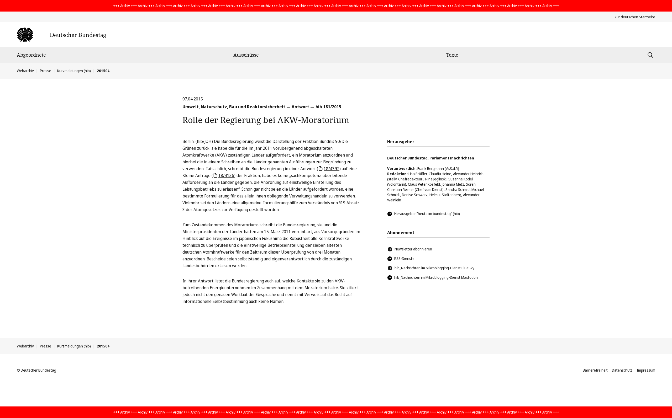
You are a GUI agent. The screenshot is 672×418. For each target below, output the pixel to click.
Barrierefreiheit (595, 370)
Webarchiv (25, 70)
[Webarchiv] (61, 35)
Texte (452, 55)
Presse (45, 70)
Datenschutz (622, 370)
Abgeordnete (31, 55)
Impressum (646, 370)
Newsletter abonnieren (413, 248)
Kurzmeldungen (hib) (74, 70)
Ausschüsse (246, 55)
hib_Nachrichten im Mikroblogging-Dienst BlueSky (434, 267)
